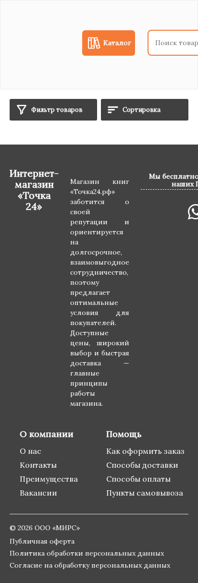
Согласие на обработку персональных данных (90, 565)
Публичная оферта (42, 541)
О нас (30, 451)
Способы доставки (142, 465)
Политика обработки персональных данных (87, 553)
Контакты (38, 465)
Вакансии (38, 493)
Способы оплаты (138, 479)
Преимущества (49, 479)
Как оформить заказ (145, 451)
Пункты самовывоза (144, 493)
